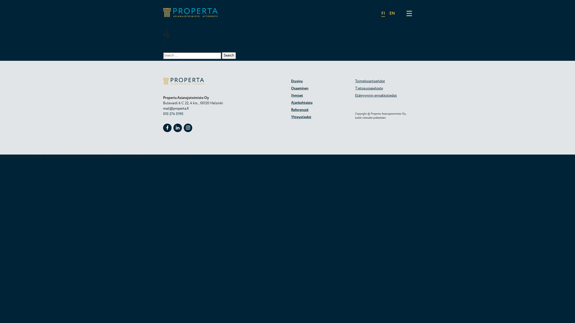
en (392, 13)
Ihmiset (297, 95)
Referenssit (300, 110)
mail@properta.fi (176, 108)
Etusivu (297, 81)
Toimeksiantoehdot (370, 81)
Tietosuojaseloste (369, 88)
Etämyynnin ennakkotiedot (376, 95)
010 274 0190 (173, 114)
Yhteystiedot (301, 117)
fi (383, 13)
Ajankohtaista (301, 102)
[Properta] (190, 16)
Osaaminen (299, 88)
